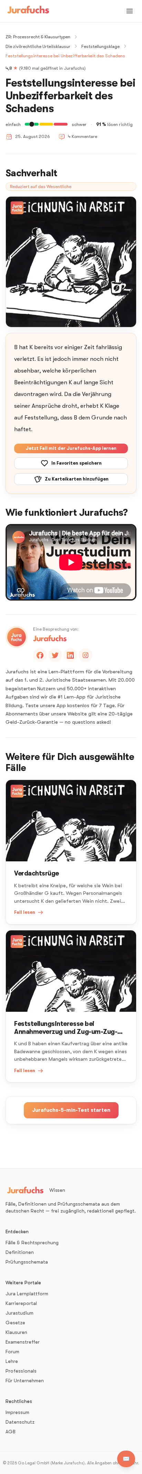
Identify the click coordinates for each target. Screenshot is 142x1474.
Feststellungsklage (100, 46)
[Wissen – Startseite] (28, 11)
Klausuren (16, 1332)
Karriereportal (21, 1303)
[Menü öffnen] (129, 11)
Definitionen (20, 1252)
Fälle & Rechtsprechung (32, 1242)
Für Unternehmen (25, 1380)
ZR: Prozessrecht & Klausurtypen (38, 36)
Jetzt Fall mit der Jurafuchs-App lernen (71, 448)
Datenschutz (20, 1422)
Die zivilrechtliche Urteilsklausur (38, 46)
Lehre (12, 1361)
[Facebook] (40, 655)
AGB (11, 1431)
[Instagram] (85, 655)
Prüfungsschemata (27, 1262)
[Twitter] (55, 655)
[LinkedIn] (70, 655)
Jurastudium (19, 1313)
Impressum (17, 1412)
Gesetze (15, 1322)
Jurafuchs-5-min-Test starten (71, 1110)
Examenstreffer (23, 1342)
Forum (12, 1351)
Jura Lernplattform (27, 1293)
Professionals (21, 1371)
